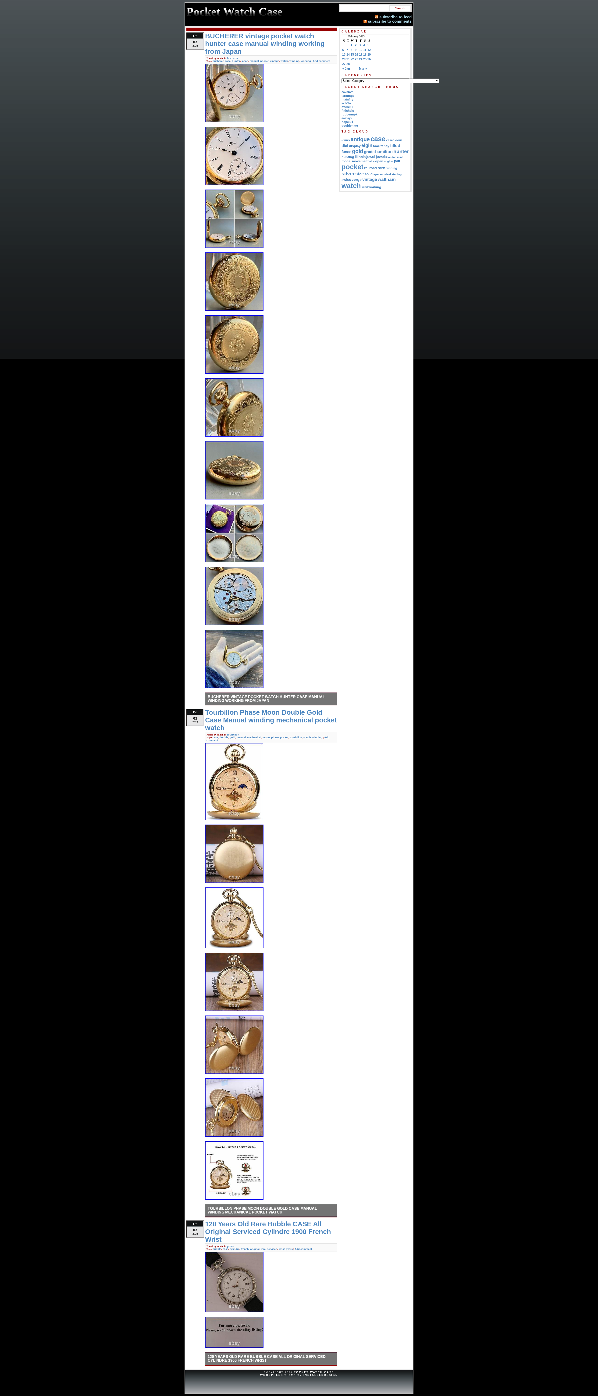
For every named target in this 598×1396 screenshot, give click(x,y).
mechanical (254, 737)
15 (352, 54)
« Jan (346, 68)
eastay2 (347, 118)
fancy (385, 146)
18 (365, 54)
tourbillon (233, 734)
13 (343, 54)
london (392, 157)
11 (364, 50)
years (230, 1246)
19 (369, 54)
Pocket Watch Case (314, 1372)
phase (275, 737)
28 (348, 64)
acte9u (346, 103)
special (378, 174)
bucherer (232, 58)
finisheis (348, 110)
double (224, 737)
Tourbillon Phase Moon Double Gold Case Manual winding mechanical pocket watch (262, 1210)
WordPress (271, 1375)
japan (245, 61)
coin (398, 140)
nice (371, 161)
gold (232, 737)
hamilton (384, 151)
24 (360, 59)
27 (343, 64)
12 (369, 50)
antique (360, 139)
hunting (348, 157)
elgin (366, 145)
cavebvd (347, 92)
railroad (370, 168)
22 (352, 59)
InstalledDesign (320, 1375)
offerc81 (347, 107)
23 (356, 59)
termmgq (348, 95)
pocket (264, 61)
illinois (360, 157)
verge (357, 179)
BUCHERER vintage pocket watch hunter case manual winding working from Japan (266, 699)
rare (263, 1249)
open (379, 161)
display (355, 146)
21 (348, 59)
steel (387, 174)
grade (369, 152)
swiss (346, 180)
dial (345, 145)
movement (360, 161)
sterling (397, 174)
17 (360, 54)
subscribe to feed (395, 17)
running (391, 168)
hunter (236, 61)
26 (369, 59)
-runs (346, 140)
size (359, 173)
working (306, 61)
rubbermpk (349, 114)
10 (360, 50)
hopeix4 (347, 122)
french (245, 1249)
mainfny (347, 99)
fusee (346, 152)
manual (254, 61)
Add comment (321, 61)
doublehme (350, 125)
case (228, 61)
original (255, 1249)
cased (390, 140)
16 (356, 54)
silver (348, 173)
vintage (274, 61)
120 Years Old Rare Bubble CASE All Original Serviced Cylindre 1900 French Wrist (267, 1358)
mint (400, 157)
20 (343, 59)
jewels (381, 156)
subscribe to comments (390, 21)
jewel (370, 156)
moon (266, 737)
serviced (272, 1249)
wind (365, 187)
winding (294, 61)
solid (369, 174)
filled (395, 145)
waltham (387, 179)
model (346, 161)
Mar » (363, 68)
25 (365, 59)
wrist (282, 1249)
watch (284, 61)
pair (397, 161)
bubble (217, 1249)
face (376, 146)
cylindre (234, 1249)
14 (348, 54)
